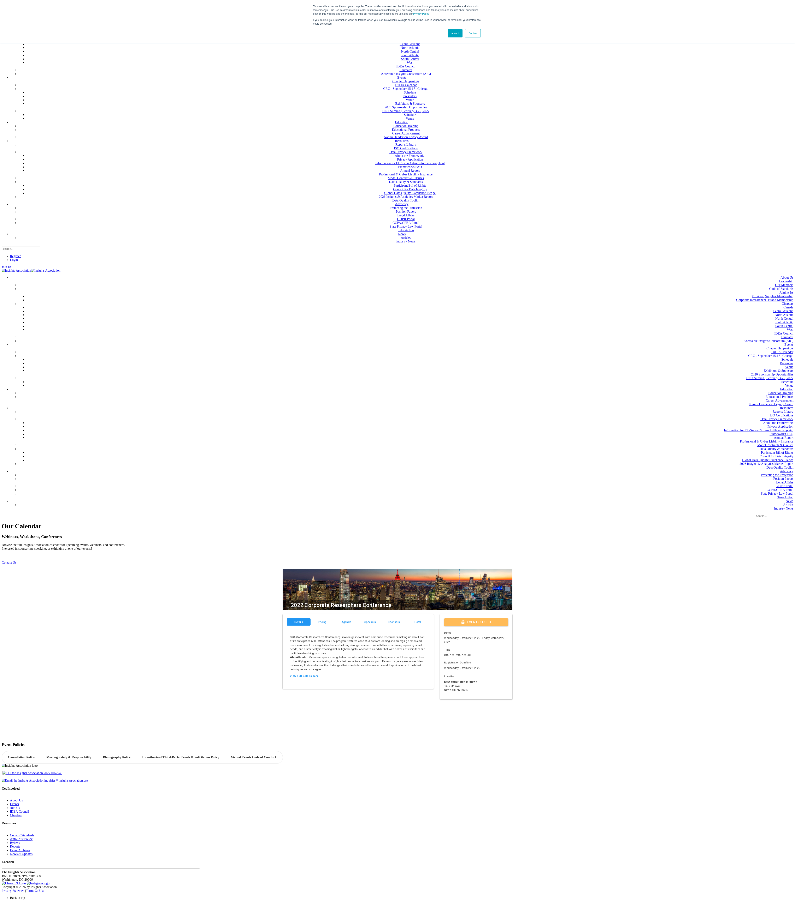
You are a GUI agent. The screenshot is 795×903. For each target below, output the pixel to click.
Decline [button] (473, 33)
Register (15, 256)
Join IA (6, 267)
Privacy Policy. (421, 13)
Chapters (16, 815)
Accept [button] (455, 33)
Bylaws (15, 842)
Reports (15, 846)
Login (14, 259)
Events (14, 804)
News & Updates (21, 854)
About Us (16, 800)
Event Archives (20, 850)
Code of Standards (22, 835)
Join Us (15, 807)
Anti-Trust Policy (21, 839)
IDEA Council (19, 811)
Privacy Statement (13, 890)
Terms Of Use (35, 890)
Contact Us (9, 562)
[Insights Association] (16, 270)
